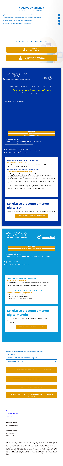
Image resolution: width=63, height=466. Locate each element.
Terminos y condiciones (12, 413)
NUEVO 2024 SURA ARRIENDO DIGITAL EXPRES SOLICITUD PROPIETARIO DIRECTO (31, 379)
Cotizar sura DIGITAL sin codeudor (31, 216)
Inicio (7, 410)
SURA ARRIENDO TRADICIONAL (31, 387)
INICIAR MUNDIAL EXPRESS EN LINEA (31, 327)
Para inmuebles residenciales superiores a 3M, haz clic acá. (19, 144)
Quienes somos (10, 416)
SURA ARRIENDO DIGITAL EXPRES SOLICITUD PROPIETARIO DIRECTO (31, 370)
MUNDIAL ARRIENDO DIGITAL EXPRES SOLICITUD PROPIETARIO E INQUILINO (31, 395)
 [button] (60, 463)
